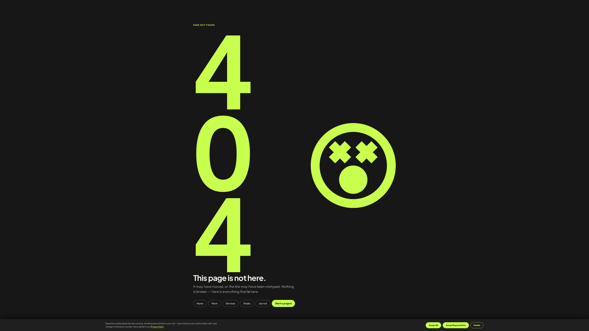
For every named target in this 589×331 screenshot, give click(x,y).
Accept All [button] (433, 325)
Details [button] (477, 325)
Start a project (283, 303)
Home (200, 303)
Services (230, 303)
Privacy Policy (157, 326)
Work (215, 303)
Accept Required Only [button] (456, 325)
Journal (263, 303)
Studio (246, 303)
